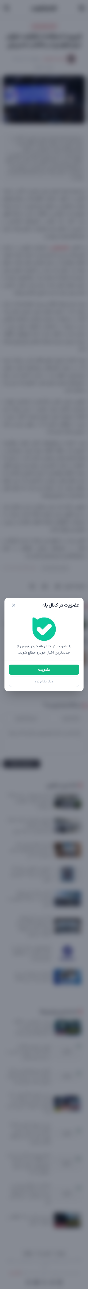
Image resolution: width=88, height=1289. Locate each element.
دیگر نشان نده (44, 681)
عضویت (44, 670)
